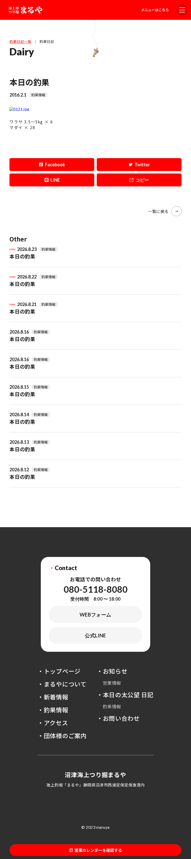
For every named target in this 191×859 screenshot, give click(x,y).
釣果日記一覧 (20, 41)
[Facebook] (51, 164)
